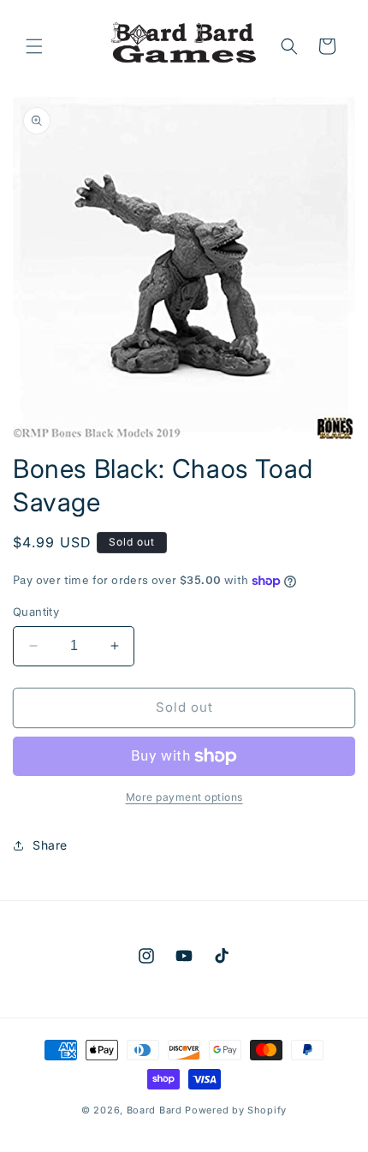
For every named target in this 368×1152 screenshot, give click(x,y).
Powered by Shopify (236, 1110)
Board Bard (154, 1110)
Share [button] (50, 845)
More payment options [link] (184, 797)
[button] (34, 46)
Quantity (36, 611)
